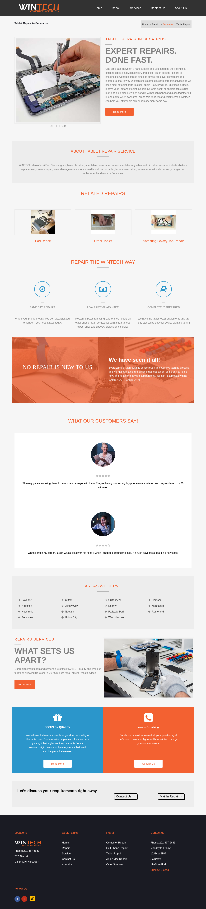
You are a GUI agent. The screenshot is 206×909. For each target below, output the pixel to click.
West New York (117, 617)
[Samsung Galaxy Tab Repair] (163, 232)
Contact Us (148, 763)
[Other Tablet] (103, 232)
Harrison (157, 600)
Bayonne (27, 600)
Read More (119, 111)
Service (66, 853)
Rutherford (158, 611)
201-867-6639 (31, 850)
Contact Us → (125, 796)
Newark (69, 611)
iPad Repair (42, 241)
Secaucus (168, 24)
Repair (155, 24)
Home (145, 24)
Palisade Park (116, 611)
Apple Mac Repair (116, 859)
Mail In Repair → (171, 796)
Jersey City (71, 605)
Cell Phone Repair (116, 848)
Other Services (114, 864)
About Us (67, 864)
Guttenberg (114, 600)
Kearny (112, 605)
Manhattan (158, 605)
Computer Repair (116, 842)
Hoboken (27, 605)
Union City (71, 617)
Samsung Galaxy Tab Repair (163, 241)
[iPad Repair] (43, 232)
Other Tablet (103, 241)
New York (27, 611)
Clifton (68, 600)
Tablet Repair (183, 24)
